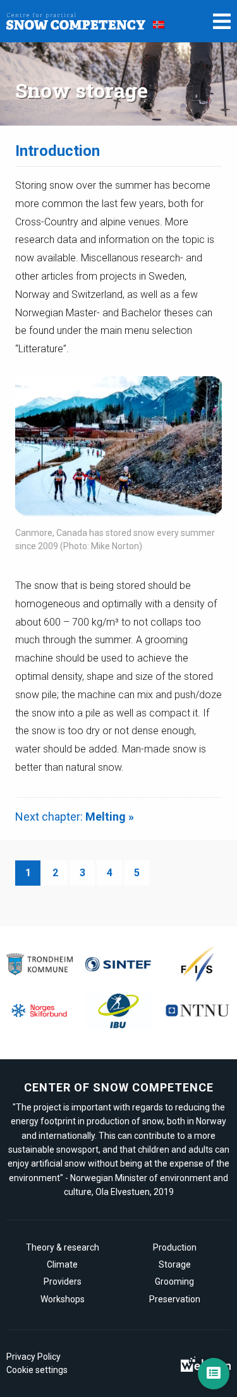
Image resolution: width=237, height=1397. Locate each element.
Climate (62, 1264)
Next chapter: (74, 816)
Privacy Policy (33, 1357)
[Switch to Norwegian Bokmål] (159, 24)
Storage (175, 1264)
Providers (63, 1281)
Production (175, 1247)
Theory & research (62, 1247)
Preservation (174, 1299)
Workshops (62, 1299)
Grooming (174, 1281)
